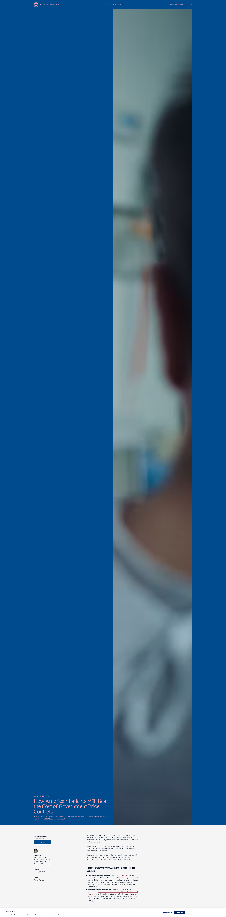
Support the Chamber (176, 4)
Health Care (43, 796)
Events (113, 4)
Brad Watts (37, 855)
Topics (107, 4)
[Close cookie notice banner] (223, 912)
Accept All (180, 912)
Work (119, 4)
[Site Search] (187, 4)
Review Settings (167, 912)
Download (42, 842)
